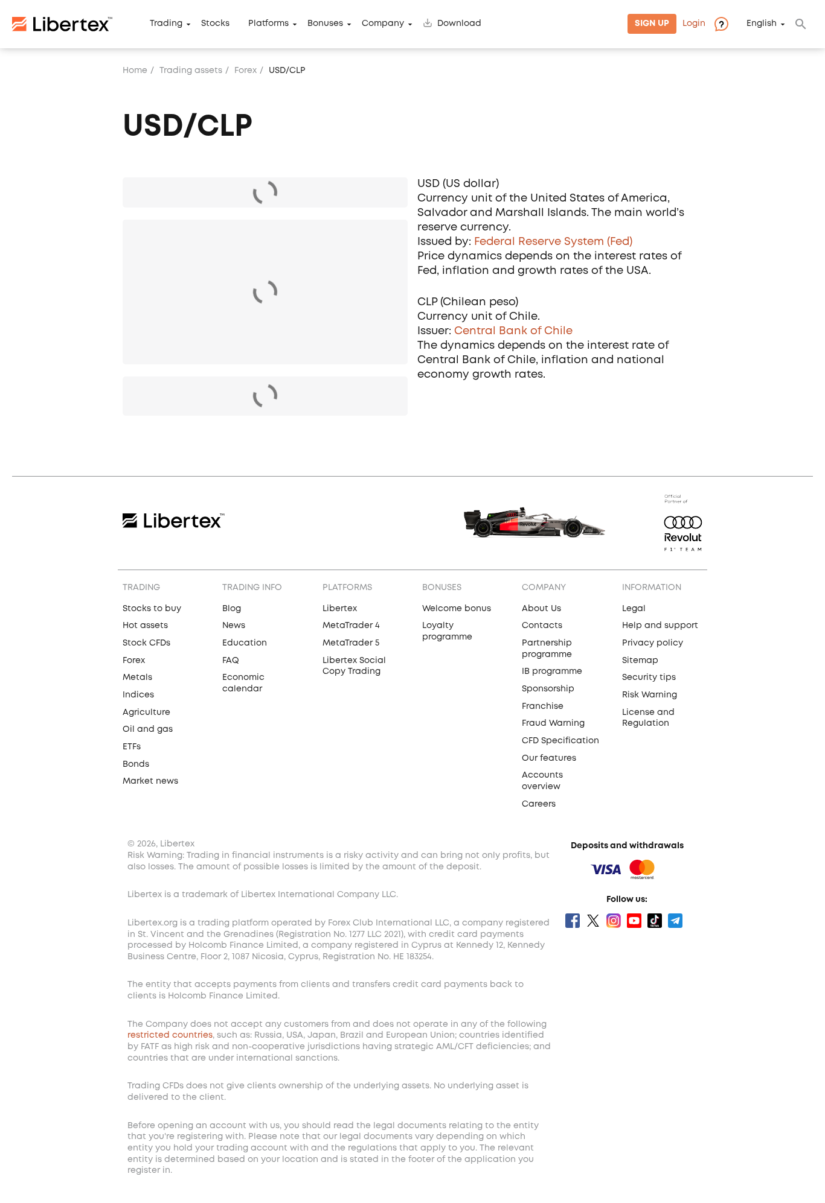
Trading (166, 24)
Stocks (215, 24)
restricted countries (170, 1035)
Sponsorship (548, 689)
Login (693, 24)
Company (383, 24)
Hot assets (145, 625)
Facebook (572, 920)
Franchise (542, 706)
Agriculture (146, 712)
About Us (541, 608)
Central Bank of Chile (513, 331)
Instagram (613, 920)
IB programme (552, 671)
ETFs (132, 747)
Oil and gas (148, 729)
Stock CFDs (146, 643)
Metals (137, 677)
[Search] (801, 24)
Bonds (136, 764)
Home (135, 70)
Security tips (649, 677)
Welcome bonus (456, 608)
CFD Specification (560, 740)
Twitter (593, 920)
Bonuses (325, 24)
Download (459, 24)
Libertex (340, 608)
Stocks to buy (152, 608)
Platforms (268, 24)
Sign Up (652, 24)
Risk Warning (649, 695)
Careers (539, 804)
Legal (634, 608)
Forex (245, 70)
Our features (549, 758)
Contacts (542, 625)
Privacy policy (652, 643)
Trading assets (190, 70)
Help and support (660, 625)
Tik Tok (654, 920)
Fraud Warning (553, 723)
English (761, 24)
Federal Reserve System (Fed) (553, 242)
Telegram (675, 920)
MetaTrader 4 (351, 625)
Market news (150, 781)
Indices (138, 695)
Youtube (634, 920)
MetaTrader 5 (351, 643)
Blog (231, 608)
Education (244, 643)
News (233, 625)
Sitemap (640, 660)
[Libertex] (62, 24)
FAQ (230, 660)
